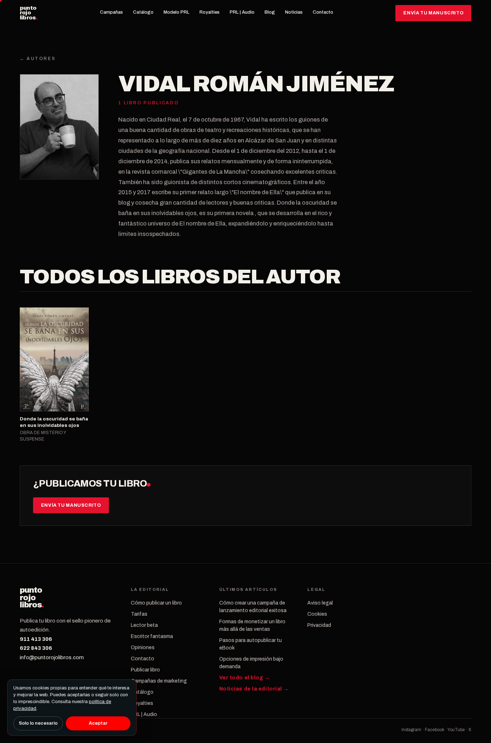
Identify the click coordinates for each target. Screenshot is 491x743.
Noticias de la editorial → (254, 689)
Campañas (111, 12)
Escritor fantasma (152, 636)
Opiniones (143, 647)
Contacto (323, 12)
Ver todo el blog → (244, 677)
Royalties (209, 12)
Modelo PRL (176, 12)
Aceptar (98, 723)
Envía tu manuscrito (433, 12)
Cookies (317, 614)
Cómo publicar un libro (156, 603)
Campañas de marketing (159, 681)
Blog (270, 12)
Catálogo (143, 12)
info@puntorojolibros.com (52, 657)
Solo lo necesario (38, 723)
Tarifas (139, 614)
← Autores (38, 58)
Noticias (294, 12)
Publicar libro (145, 670)
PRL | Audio (242, 12)
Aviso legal (320, 603)
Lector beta (144, 625)
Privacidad (319, 625)
